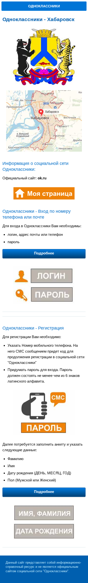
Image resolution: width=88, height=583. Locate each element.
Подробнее (44, 253)
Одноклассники (44, 6)
